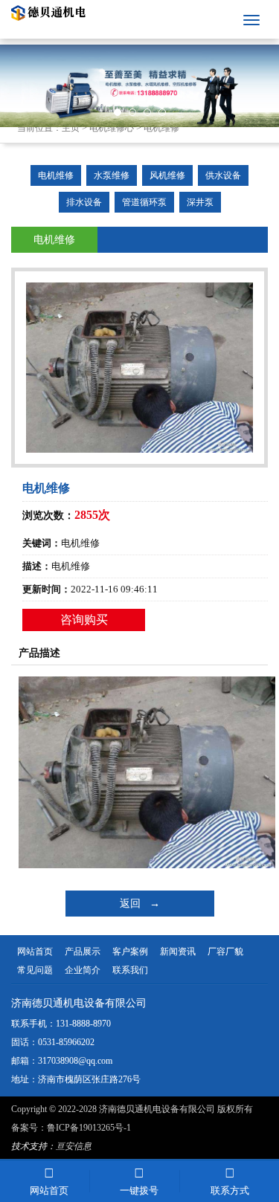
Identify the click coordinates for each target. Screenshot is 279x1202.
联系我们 (130, 970)
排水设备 (84, 202)
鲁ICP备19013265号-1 (89, 1127)
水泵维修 (111, 175)
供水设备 (223, 175)
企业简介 (82, 970)
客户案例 (130, 951)
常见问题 (35, 970)
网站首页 (35, 951)
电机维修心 (111, 128)
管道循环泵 (144, 202)
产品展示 (82, 951)
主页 (71, 128)
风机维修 (167, 175)
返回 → (140, 903)
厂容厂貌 (225, 951)
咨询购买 (84, 619)
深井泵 (200, 202)
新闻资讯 (178, 951)
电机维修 (161, 128)
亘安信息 (74, 1146)
